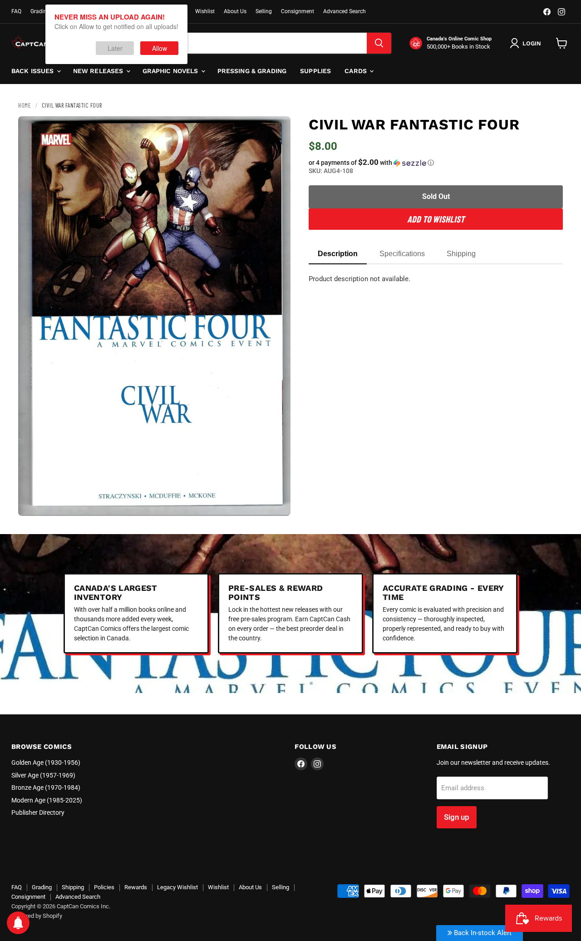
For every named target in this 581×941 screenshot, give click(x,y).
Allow (159, 48)
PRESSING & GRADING (252, 70)
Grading (40, 11)
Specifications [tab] (402, 254)
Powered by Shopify (36, 915)
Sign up (456, 817)
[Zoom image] (276, 501)
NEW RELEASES (99, 70)
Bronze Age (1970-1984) (45, 787)
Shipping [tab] (461, 254)
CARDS (357, 70)
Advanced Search (344, 11)
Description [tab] (338, 254)
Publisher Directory (37, 812)
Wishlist (205, 11)
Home (24, 105)
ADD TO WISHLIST (435, 218)
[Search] (379, 43)
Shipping (73, 887)
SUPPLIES (315, 70)
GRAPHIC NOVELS (171, 70)
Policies (104, 887)
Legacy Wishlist (177, 887)
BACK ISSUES (33, 70)
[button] (436, 162)
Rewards (135, 887)
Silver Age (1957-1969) (43, 775)
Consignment (297, 11)
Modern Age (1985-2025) (46, 800)
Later (115, 48)
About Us (235, 11)
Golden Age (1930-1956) (45, 762)
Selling (264, 11)
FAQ (16, 11)
